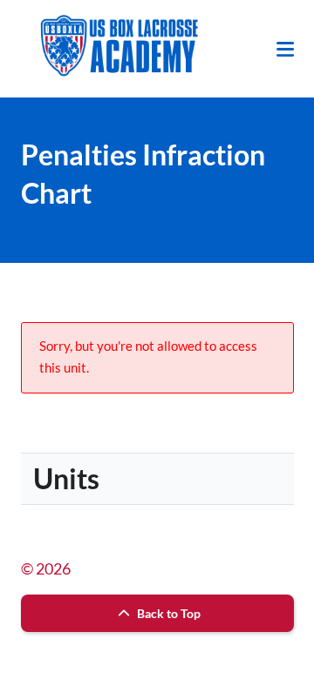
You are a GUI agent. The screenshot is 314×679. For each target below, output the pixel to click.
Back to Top (167, 613)
